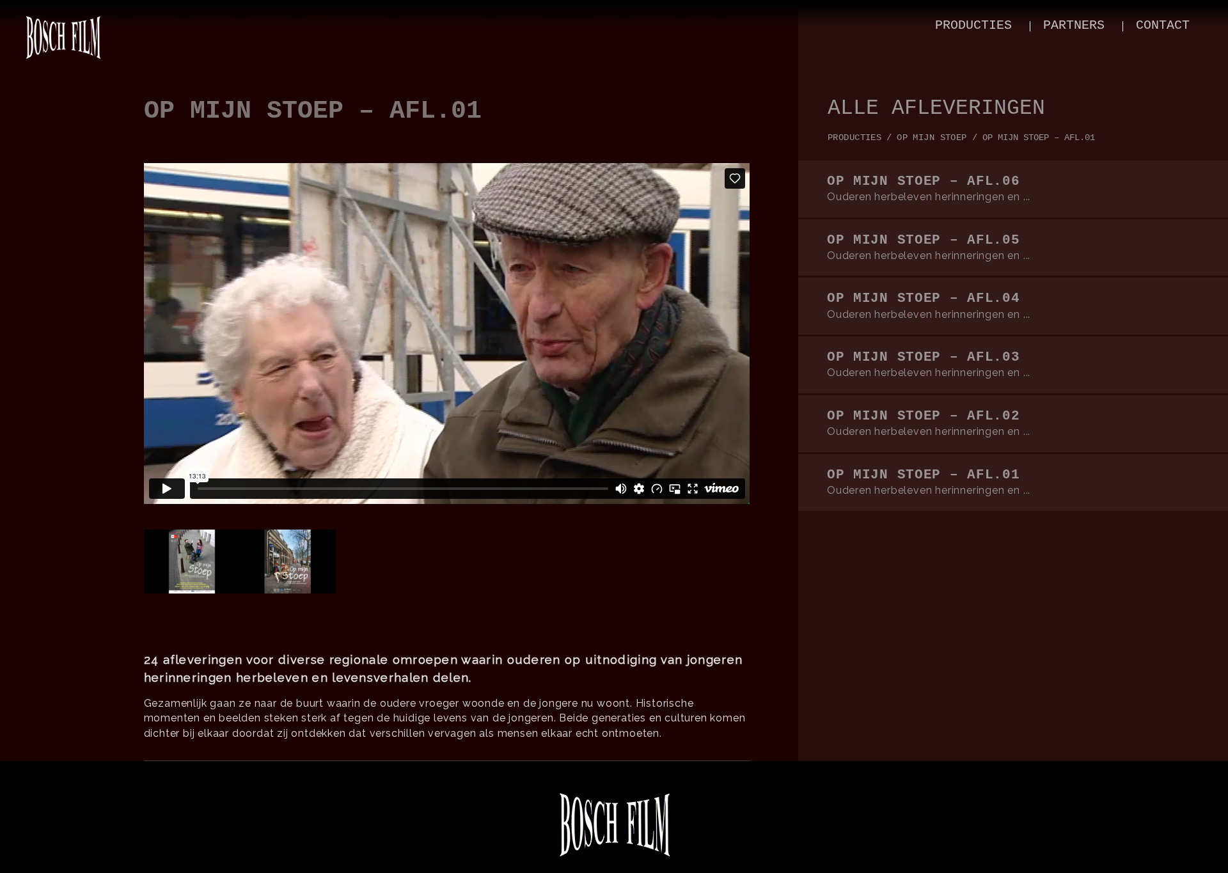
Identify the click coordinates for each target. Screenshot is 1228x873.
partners (1074, 25)
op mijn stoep (931, 137)
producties (973, 25)
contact (1163, 25)
